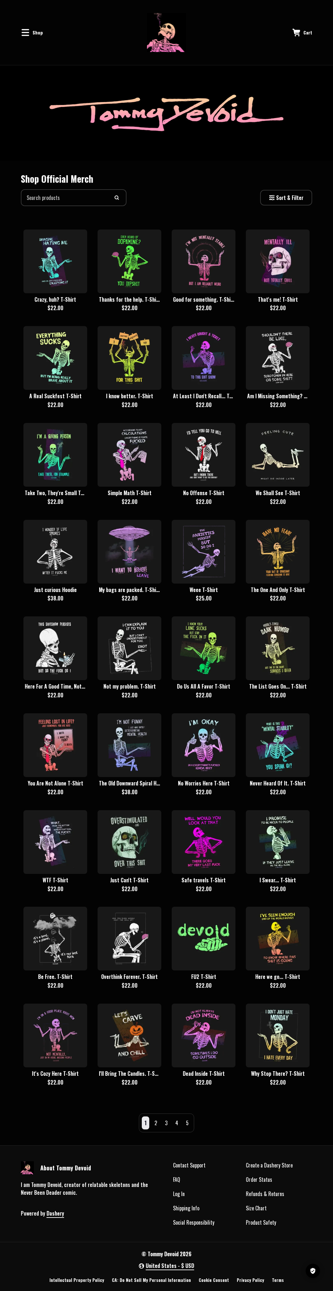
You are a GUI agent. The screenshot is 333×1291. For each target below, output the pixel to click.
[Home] (166, 32)
